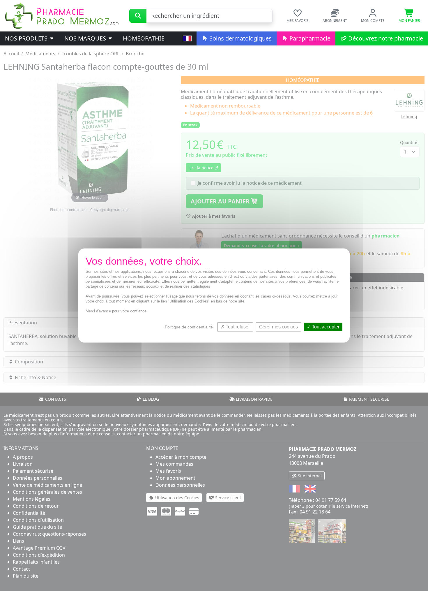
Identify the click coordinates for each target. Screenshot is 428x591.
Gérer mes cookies (278, 326)
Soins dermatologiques (240, 38)
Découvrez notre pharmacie (385, 38)
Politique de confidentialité (189, 327)
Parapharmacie (309, 38)
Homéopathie (144, 38)
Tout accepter (325, 326)
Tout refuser (237, 326)
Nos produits (27, 38)
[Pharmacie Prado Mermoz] (61, 15)
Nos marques (85, 38)
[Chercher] (137, 16)
